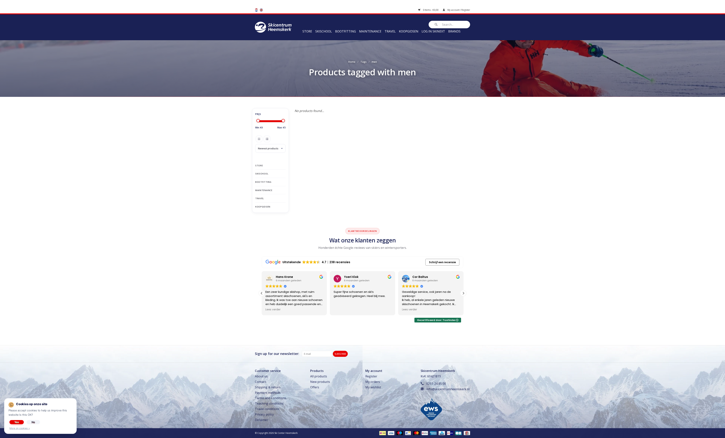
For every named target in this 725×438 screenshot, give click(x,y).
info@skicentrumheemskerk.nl (448, 389)
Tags (363, 61)
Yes (16, 422)
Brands (454, 31)
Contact (260, 382)
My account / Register (458, 10)
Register (371, 376)
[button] (463, 293)
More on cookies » (19, 428)
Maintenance (370, 31)
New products (320, 382)
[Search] (436, 24)
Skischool (323, 31)
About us (261, 376)
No (33, 422)
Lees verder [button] (273, 309)
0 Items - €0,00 (430, 10)
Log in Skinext (433, 31)
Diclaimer (261, 420)
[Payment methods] (382, 433)
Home (351, 61)
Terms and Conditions (270, 398)
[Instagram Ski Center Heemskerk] (467, 354)
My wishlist (373, 387)
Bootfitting (345, 31)
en (261, 10)
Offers (314, 387)
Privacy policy (264, 414)
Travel (390, 31)
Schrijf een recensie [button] (442, 262)
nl (256, 10)
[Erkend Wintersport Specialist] (431, 408)
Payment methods (268, 393)
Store (307, 31)
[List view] (267, 139)
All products (318, 376)
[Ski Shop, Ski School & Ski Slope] (273, 27)
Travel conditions (267, 409)
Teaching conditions (269, 403)
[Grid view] (259, 139)
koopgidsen (408, 31)
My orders (372, 382)
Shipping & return (267, 387)
